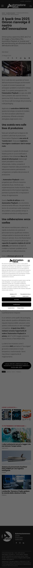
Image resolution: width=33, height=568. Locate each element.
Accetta (16, 299)
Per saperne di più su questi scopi (25, 295)
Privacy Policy (20, 307)
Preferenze (16, 304)
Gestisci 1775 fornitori (13, 295)
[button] (29, 261)
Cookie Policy (11, 307)
